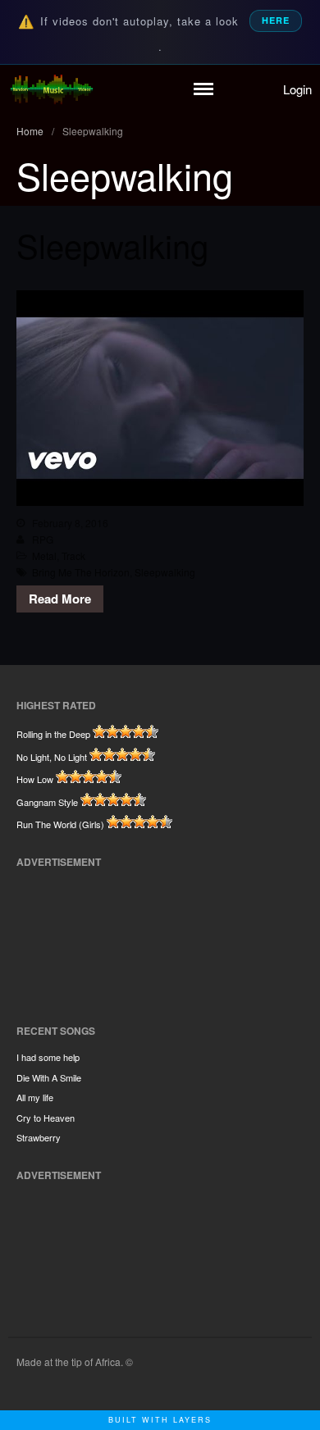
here (276, 20)
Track (73, 555)
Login (297, 89)
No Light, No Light (51, 756)
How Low (34, 779)
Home (29, 131)
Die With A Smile (48, 1077)
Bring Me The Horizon (81, 572)
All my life (34, 1097)
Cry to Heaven (45, 1117)
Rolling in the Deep (53, 733)
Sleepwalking (112, 244)
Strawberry (38, 1137)
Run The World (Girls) (60, 824)
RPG (42, 539)
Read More (60, 599)
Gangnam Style (47, 801)
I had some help (48, 1056)
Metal (44, 555)
